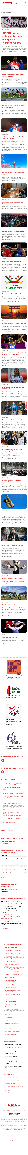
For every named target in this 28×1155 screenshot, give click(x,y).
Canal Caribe (8, 1020)
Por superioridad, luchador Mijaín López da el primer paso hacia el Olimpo (14, 353)
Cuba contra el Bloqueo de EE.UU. (13, 974)
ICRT (23, 1128)
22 (21, 870)
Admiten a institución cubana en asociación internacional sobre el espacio (13, 792)
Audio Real (6, 928)
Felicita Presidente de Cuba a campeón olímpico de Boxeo (13, 75)
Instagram (22, 1135)
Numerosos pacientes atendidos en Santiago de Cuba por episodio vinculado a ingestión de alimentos (12, 814)
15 (21, 867)
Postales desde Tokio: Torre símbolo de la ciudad (13, 173)
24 (3, 872)
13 (13, 867)
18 (6, 870)
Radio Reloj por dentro (10, 1083)
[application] (2, 760)
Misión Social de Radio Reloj (12, 1078)
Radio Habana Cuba (10, 1015)
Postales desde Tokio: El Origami (11, 294)
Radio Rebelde (8, 1017)
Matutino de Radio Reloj (11, 947)
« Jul (2, 877)
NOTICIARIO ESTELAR (14, 901)
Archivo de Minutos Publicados (9, 889)
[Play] (3, 760)
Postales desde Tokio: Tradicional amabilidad (11, 481)
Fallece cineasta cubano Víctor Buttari (13, 801)
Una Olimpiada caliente (8, 605)
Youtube (6, 1141)
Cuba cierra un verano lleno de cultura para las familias (13, 797)
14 (17, 867)
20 (14, 870)
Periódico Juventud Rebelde (12, 1031)
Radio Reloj (6, 2)
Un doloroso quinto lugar (9, 513)
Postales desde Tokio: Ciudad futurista (13, 231)
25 (6, 872)
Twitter (6, 1135)
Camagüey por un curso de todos (11, 818)
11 (6, 867)
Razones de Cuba (9, 1012)
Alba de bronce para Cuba (9, 637)
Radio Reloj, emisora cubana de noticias (16, 1110)
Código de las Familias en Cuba (13, 950)
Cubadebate (8, 1026)
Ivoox (22, 1141)
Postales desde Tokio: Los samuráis (12, 420)
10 (3, 867)
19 (10, 870)
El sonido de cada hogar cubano (13, 1081)
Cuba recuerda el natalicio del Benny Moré (12, 788)
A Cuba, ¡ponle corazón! (11, 961)
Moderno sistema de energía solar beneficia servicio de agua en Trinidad (12, 804)
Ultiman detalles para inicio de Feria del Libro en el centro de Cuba (13, 784)
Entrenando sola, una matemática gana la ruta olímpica (13, 387)
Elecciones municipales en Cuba (13, 953)
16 (24, 867)
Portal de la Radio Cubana (11, 1009)
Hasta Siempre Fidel (10, 977)
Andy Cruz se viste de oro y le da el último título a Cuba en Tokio (13, 137)
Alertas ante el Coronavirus (12, 971)
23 (25, 870)
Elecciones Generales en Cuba (13, 994)
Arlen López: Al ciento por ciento (11, 261)
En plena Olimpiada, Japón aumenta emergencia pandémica (12, 450)
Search (15, 3)
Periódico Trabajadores (11, 1034)
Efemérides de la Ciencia (11, 956)
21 (17, 870)
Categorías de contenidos (8, 841)
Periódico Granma (9, 1029)
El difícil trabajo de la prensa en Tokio (12, 545)
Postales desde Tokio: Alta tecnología (12, 578)
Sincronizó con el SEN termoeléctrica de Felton (13, 808)
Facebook (12, 1135)
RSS (14, 1148)
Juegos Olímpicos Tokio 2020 (12, 969)
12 (10, 867)
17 (3, 870)
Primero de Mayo (9, 984)
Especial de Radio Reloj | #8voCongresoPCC (11, 980)
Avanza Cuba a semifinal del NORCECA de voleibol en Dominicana (13, 821)
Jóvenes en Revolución (11, 959)
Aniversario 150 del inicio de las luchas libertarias (13, 990)
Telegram (13, 1141)
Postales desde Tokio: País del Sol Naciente (14, 323)
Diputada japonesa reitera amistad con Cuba (13, 202)
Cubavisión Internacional (11, 1023)
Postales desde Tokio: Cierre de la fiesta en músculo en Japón (14, 106)
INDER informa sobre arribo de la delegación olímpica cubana (12, 38)
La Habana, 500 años (10, 987)
